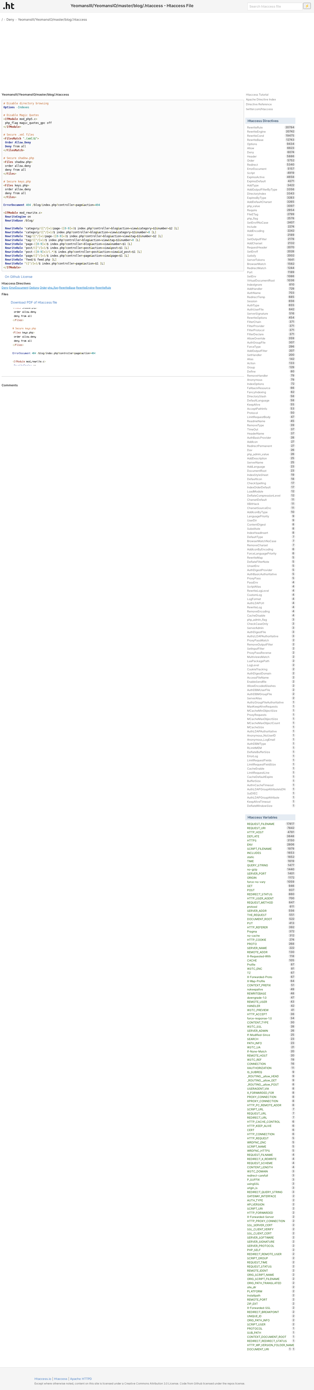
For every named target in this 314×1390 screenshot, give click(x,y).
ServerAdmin (270, 628)
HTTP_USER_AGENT (270, 898)
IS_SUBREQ (270, 1072)
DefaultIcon (270, 479)
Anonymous (270, 379)
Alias (270, 359)
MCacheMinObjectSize (270, 710)
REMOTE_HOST (270, 1055)
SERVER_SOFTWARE (270, 1237)
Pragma (270, 931)
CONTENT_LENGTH (270, 1167)
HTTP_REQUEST (270, 1138)
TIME (270, 861)
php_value (270, 206)
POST (270, 890)
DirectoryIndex (270, 193)
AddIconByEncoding (270, 549)
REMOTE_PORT (270, 1299)
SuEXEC (270, 793)
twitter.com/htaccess (259, 109)
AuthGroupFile (270, 342)
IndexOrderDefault (270, 487)
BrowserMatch (270, 264)
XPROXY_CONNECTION (270, 1101)
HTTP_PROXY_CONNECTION (270, 1221)
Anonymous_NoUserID (270, 735)
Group (270, 367)
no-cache (270, 935)
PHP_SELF (270, 1250)
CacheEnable (270, 768)
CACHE (270, 960)
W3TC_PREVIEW (270, 1010)
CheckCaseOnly (270, 623)
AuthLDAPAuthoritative (270, 731)
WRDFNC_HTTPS (270, 1150)
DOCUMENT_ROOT (270, 919)
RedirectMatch (270, 268)
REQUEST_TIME (270, 1262)
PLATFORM (270, 1291)
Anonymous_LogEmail (270, 739)
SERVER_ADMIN (270, 1030)
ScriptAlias (270, 586)
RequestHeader (270, 247)
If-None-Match (270, 1051)
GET (270, 886)
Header (270, 156)
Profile (270, 964)
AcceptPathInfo (270, 408)
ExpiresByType (270, 197)
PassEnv (270, 582)
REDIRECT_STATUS (270, 894)
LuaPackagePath (270, 661)
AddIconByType (270, 512)
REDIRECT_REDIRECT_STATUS (270, 1341)
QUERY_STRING (270, 865)
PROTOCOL (270, 1328)
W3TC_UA (270, 1047)
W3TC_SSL (270, 1026)
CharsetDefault (270, 499)
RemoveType (270, 425)
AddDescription (270, 458)
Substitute (270, 528)
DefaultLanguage (270, 400)
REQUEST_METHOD (270, 902)
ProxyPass (270, 578)
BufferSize (270, 781)
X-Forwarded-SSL (270, 1308)
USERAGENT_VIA (270, 1088)
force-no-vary (270, 882)
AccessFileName (270, 677)
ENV (270, 844)
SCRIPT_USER (270, 1324)
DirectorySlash (270, 396)
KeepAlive (270, 404)
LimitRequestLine (270, 772)
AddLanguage (270, 466)
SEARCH (270, 1039)
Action (270, 363)
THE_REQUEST (270, 915)
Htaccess (60, 1379)
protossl (270, 906)
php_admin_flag (270, 619)
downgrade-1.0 (270, 997)
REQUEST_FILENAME (270, 824)
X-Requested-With (270, 956)
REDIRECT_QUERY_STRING (270, 1192)
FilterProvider (270, 326)
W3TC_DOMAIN (270, 1171)
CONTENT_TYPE (270, 1022)
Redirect (270, 164)
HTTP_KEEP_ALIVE (270, 1126)
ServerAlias (270, 698)
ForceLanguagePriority (270, 553)
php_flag (53, 287)
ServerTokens (270, 260)
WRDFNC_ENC (270, 1142)
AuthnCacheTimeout (270, 785)
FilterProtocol (270, 330)
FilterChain (270, 322)
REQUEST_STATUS (270, 1266)
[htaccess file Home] (8, 5)
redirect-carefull (270, 1175)
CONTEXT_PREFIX (270, 985)
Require (270, 210)
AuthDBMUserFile (270, 690)
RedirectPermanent (270, 446)
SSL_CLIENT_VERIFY (270, 1229)
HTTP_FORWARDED (270, 1212)
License (26, 277)
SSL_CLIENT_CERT (270, 1233)
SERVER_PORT (270, 873)
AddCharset (270, 243)
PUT (270, 923)
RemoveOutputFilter (270, 644)
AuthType (270, 305)
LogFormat (270, 599)
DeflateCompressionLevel (270, 495)
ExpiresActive (270, 177)
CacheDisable (270, 615)
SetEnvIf (270, 251)
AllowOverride (270, 338)
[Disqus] (123, 449)
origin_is (270, 1188)
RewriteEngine (85, 287)
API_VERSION (270, 1204)
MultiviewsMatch (270, 657)
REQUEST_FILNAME (270, 1155)
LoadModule (270, 491)
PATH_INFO (270, 1043)
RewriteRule (103, 287)
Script (270, 173)
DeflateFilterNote (270, 561)
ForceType (270, 346)
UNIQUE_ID (270, 1316)
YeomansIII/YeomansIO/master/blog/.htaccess (52, 19)
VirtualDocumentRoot (270, 280)
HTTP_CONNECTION (270, 1134)
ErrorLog (270, 756)
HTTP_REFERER (270, 927)
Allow (270, 148)
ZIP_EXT (270, 1303)
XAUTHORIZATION (270, 1068)
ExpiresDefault (270, 181)
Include (270, 226)
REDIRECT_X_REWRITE (270, 1159)
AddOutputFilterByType (270, 189)
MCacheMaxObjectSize (270, 719)
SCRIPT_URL (270, 1109)
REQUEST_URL (270, 1113)
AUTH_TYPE (270, 1200)
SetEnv (270, 276)
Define (270, 371)
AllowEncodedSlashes (270, 686)
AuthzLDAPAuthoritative (270, 636)
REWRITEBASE (270, 993)
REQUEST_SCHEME (270, 1163)
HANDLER (270, 1006)
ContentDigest (270, 524)
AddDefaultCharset (270, 202)
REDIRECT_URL (270, 1117)
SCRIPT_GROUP (270, 1258)
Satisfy (270, 255)
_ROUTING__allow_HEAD (270, 1076)
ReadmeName (270, 421)
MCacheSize (270, 727)
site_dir (270, 1287)
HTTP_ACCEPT (270, 1014)
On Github (12, 277)
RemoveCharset (270, 545)
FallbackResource (270, 388)
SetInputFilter (270, 648)
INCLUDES (270, 853)
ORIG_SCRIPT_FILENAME (270, 1279)
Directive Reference (259, 104)
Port (270, 272)
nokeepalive (270, 989)
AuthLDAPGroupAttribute (270, 797)
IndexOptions (270, 384)
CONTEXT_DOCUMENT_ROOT (270, 1337)
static (270, 857)
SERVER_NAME (270, 948)
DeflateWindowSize (270, 805)
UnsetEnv (270, 566)
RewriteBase (67, 287)
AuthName (270, 293)
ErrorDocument (19, 287)
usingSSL (270, 1183)
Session (270, 301)
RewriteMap (270, 557)
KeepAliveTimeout (270, 801)
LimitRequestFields (270, 760)
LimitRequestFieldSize (270, 764)
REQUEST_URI (270, 828)
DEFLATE (270, 836)
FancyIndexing (270, 392)
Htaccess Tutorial (257, 94)
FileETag (270, 214)
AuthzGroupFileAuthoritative (270, 702)
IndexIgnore (270, 284)
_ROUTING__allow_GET (270, 1080)
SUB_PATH (270, 1332)
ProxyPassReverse (270, 652)
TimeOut (270, 429)
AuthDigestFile (270, 632)
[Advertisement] (157, 55)
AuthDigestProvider (270, 570)
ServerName (270, 462)
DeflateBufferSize (270, 752)
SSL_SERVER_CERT (270, 1225)
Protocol (270, 413)
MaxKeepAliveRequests (270, 706)
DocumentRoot (270, 470)
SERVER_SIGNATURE (270, 1241)
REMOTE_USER (270, 1001)
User (270, 235)
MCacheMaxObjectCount (270, 723)
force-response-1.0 (270, 1018)
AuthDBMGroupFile (270, 694)
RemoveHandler (270, 375)
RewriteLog (270, 607)
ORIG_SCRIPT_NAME (270, 1274)
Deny (10, 19)
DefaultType (270, 537)
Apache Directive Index (261, 99)
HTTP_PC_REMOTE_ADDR (270, 1105)
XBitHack (270, 504)
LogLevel (270, 665)
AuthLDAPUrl (270, 603)
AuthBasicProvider (270, 437)
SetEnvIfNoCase (270, 222)
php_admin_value (270, 454)
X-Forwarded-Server (270, 1217)
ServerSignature (270, 313)
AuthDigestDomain (270, 673)
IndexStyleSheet (270, 475)
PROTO (270, 944)
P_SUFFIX (270, 1179)
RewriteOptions (270, 317)
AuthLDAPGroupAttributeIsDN (270, 789)
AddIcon (270, 441)
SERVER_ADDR (270, 910)
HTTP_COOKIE (270, 939)
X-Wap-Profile (270, 981)
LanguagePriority (270, 516)
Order (43, 287)
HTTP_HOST (270, 832)
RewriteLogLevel (270, 590)
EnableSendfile (270, 681)
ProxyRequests (270, 714)
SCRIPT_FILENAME (270, 848)
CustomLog (270, 595)
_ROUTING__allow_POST (270, 1084)
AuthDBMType (270, 743)
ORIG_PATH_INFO (270, 1320)
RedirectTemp (270, 297)
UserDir (270, 520)
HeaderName (270, 433)
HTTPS (270, 840)
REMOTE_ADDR (270, 952)
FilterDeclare (270, 334)
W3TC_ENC (270, 968)
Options (34, 287)
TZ (270, 973)
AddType (270, 185)
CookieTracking (270, 669)
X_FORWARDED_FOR (270, 1092)
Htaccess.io (42, 1379)
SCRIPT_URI (270, 1208)
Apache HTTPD (81, 1379)
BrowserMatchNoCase (270, 541)
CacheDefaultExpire (270, 777)
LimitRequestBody (270, 417)
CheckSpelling (270, 483)
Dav (270, 450)
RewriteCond (270, 135)
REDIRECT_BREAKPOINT (270, 1312)
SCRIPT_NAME (270, 1146)
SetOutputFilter (270, 239)
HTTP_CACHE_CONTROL (270, 1121)
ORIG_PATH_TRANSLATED (270, 1283)
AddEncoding (270, 231)
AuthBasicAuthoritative (270, 574)
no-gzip (270, 869)
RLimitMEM (270, 748)
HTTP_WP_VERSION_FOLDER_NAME (270, 1345)
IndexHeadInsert (270, 532)
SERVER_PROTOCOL (270, 1246)
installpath (270, 1295)
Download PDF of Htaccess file (34, 302)
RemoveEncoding (270, 611)
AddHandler (270, 288)
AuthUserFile (270, 309)
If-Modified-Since (270, 1035)
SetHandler (270, 355)
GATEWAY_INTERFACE (270, 1196)
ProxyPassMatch (270, 640)
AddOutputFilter (270, 350)
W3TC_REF (270, 1059)
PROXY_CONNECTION (270, 1097)
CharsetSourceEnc (270, 508)
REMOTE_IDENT (270, 1270)
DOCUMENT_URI (269, 1349)
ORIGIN (270, 877)
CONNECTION (270, 1064)
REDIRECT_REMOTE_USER (270, 1254)
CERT (270, 1130)
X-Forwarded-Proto (270, 977)
